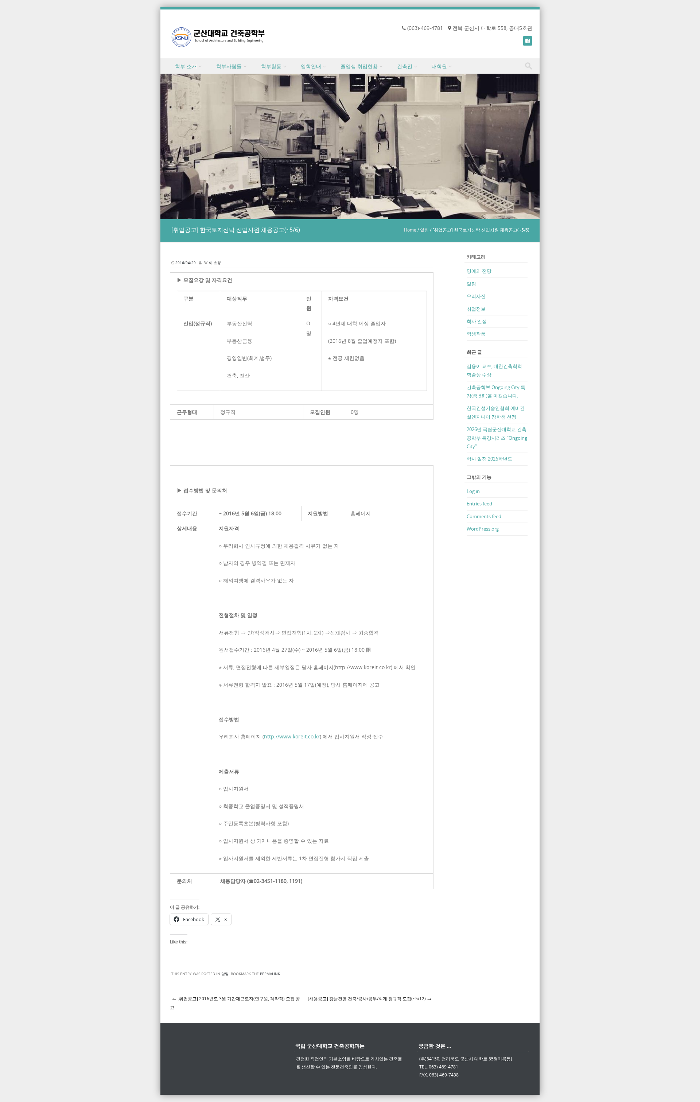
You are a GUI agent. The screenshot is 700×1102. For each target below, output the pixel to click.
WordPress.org (483, 528)
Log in (473, 491)
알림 (424, 230)
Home (410, 230)
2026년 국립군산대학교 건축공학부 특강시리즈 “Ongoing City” (497, 438)
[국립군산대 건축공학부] (218, 37)
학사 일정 (477, 321)
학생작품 (476, 333)
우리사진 (476, 296)
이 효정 (215, 262)
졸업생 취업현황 (359, 66)
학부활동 (271, 66)
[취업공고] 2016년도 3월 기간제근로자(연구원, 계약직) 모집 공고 (235, 1003)
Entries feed (479, 503)
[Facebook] (527, 40)
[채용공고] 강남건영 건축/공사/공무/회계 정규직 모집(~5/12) (369, 998)
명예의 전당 (479, 271)
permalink (270, 973)
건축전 (404, 66)
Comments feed (484, 516)
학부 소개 (186, 66)
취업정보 (476, 309)
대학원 (439, 66)
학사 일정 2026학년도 (489, 458)
